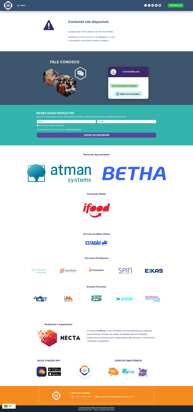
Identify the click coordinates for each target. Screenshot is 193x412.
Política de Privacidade (73, 129)
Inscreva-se (176, 5)
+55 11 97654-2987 (83, 397)
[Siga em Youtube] (159, 5)
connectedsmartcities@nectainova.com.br (116, 397)
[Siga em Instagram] (152, 5)
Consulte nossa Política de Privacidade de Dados (96, 408)
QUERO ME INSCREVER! (96, 135)
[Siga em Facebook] (145, 5)
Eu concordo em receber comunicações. (51, 125)
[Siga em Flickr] (149, 5)
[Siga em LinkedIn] (156, 5)
